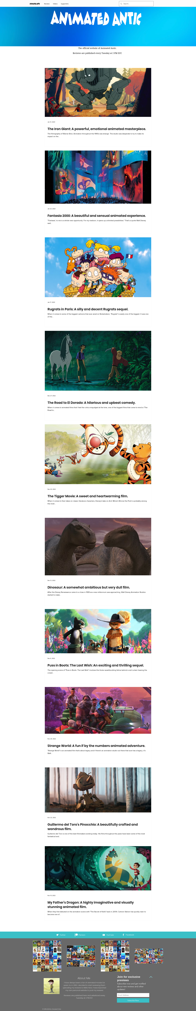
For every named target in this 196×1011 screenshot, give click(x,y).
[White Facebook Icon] (123, 934)
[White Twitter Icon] (57, 934)
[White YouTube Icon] (103, 935)
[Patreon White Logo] (76, 935)
